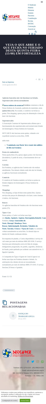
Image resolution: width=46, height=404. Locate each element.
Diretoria (31, 10)
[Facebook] (29, 34)
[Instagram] (32, 34)
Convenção (32, 26)
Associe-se (31, 29)
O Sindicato (32, 5)
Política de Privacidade (25, 396)
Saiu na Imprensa (8, 82)
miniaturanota (9, 290)
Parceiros (31, 16)
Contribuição (32, 18)
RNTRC (31, 24)
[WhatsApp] (35, 34)
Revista (30, 21)
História (30, 7)
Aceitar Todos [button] (25, 400)
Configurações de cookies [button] (9, 400)
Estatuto (30, 13)
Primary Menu (42, 2)
